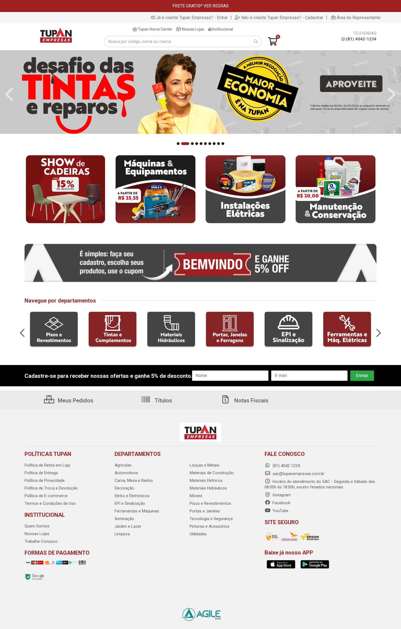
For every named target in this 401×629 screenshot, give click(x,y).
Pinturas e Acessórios (209, 526)
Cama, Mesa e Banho (134, 480)
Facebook (280, 502)
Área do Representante (359, 17)
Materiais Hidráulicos (208, 488)
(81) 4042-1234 (361, 39)
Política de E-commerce (46, 495)
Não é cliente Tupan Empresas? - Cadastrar (282, 17)
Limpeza (122, 534)
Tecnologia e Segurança (211, 518)
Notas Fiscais (250, 400)
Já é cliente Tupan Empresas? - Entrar (192, 17)
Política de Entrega (41, 472)
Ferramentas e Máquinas (137, 511)
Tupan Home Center (154, 29)
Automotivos (126, 472)
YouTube (279, 510)
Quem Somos (37, 526)
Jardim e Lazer (128, 526)
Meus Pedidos (74, 400)
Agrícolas (123, 465)
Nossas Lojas (192, 29)
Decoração (124, 488)
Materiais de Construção (212, 472)
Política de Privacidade (45, 480)
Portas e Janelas (205, 511)
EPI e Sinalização (130, 503)
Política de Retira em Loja (47, 465)
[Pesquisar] (256, 41)
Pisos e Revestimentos (210, 503)
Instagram (281, 494)
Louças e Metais (204, 465)
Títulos (162, 400)
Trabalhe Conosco (41, 541)
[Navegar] (9, 94)
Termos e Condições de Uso (50, 503)
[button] (178, 143)
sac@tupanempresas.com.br (297, 473)
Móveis (196, 495)
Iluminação (124, 518)
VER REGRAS (216, 5)
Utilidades (198, 534)
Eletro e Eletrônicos (132, 495)
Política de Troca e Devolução (51, 488)
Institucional (222, 29)
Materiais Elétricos (206, 480)
